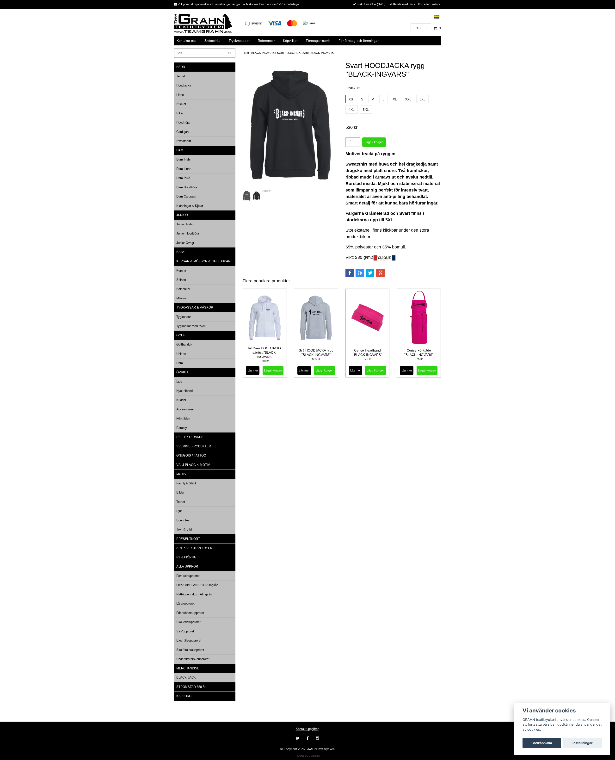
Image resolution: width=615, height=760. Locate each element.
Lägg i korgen (273, 370)
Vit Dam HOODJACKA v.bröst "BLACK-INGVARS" (265, 352)
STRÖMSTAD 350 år (190, 687)
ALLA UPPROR (187, 566)
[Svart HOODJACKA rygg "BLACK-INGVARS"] (290, 125)
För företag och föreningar (358, 41)
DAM (179, 150)
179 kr (367, 359)
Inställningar (582, 743)
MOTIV (181, 474)
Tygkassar (183, 317)
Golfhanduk (184, 344)
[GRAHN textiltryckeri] (203, 23)
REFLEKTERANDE (189, 437)
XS (351, 99)
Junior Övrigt (185, 243)
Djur (179, 511)
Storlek (352, 88)
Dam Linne (183, 169)
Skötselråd (212, 41)
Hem (247, 53)
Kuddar (181, 400)
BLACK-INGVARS (264, 53)
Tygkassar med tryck (191, 326)
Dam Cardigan (186, 196)
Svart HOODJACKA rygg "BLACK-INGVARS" (306, 53)
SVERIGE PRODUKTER (193, 446)
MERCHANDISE (187, 668)
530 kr (265, 361)
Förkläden (183, 418)
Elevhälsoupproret (188, 640)
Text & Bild (184, 529)
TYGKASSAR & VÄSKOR (194, 307)
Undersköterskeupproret (192, 659)
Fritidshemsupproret (190, 613)
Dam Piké (183, 178)
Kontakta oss (186, 41)
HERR (180, 67)
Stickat (181, 104)
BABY (180, 252)
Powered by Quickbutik (307, 755)
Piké (179, 113)
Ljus (179, 381)
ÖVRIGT (182, 372)
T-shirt (180, 76)
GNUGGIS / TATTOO (191, 455)
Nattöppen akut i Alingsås (194, 594)
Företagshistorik (318, 41)
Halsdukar (183, 289)
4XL (352, 109)
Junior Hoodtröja (187, 233)
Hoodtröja (183, 122)
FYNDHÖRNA (186, 557)
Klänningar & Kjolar (189, 206)
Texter (180, 502)
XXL (408, 99)
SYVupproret (185, 631)
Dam (179, 363)
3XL (422, 99)
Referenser (266, 41)
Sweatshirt (183, 141)
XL (395, 99)
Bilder (180, 492)
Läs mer (252, 370)
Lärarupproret (185, 603)
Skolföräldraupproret (190, 650)
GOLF (180, 335)
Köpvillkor (290, 41)
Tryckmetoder (239, 41)
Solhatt (181, 280)
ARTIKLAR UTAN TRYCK (194, 548)
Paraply (181, 428)
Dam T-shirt (184, 159)
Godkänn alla (541, 743)
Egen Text (183, 520)
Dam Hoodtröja (186, 187)
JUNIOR (182, 215)
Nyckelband (184, 391)
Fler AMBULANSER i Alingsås (197, 585)
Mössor (181, 298)
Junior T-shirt (185, 224)
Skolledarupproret (188, 622)
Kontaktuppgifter (307, 729)
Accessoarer (185, 409)
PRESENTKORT (188, 539)
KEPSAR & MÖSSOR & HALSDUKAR (203, 261)
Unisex (181, 354)
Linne (180, 95)
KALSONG (183, 696)
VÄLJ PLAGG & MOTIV (193, 465)
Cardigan (182, 132)
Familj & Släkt (186, 483)
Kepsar (181, 270)
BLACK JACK (186, 677)
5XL (366, 109)
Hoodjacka (183, 85)
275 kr (419, 359)
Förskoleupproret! (188, 576)
